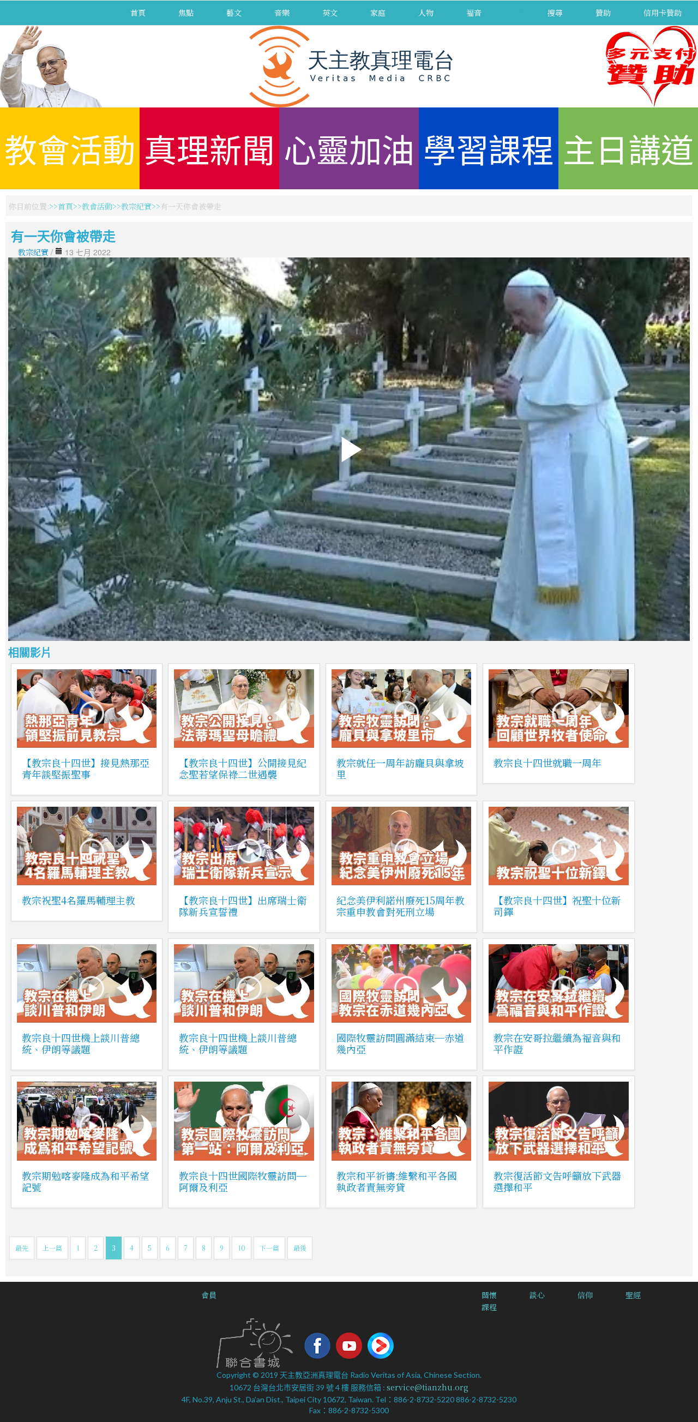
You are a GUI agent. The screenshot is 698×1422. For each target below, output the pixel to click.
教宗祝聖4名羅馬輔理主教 (78, 900)
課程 (489, 1306)
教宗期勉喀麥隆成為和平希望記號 (85, 1181)
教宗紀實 (136, 206)
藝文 (234, 12)
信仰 (585, 1294)
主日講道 (628, 148)
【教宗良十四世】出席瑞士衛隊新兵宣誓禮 (242, 906)
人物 (426, 12)
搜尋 (555, 12)
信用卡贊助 (662, 12)
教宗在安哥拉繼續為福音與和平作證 (557, 1043)
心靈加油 (349, 148)
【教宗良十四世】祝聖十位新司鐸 (557, 906)
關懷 (489, 1294)
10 (241, 1247)
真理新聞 (209, 148)
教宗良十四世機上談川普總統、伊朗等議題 (81, 1043)
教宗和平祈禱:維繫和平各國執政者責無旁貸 (396, 1181)
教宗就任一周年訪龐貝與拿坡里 (400, 768)
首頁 (138, 12)
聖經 (633, 1294)
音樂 (282, 12)
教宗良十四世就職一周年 (547, 762)
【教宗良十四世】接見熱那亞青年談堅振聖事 (85, 768)
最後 (299, 1247)
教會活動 (69, 148)
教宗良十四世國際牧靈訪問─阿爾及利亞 (242, 1181)
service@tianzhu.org (427, 1387)
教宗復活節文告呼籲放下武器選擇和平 (557, 1181)
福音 (474, 12)
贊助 (603, 12)
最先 (21, 1247)
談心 (537, 1294)
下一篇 (269, 1247)
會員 (208, 1294)
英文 (330, 12)
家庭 (378, 12)
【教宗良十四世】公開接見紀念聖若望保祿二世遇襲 (242, 768)
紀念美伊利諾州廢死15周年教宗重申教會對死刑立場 (400, 906)
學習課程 (488, 148)
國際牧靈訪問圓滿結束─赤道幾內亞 (400, 1043)
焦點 (186, 12)
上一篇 (52, 1247)
